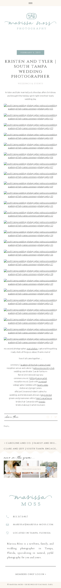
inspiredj (42, 381)
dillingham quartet (38, 378)
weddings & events (30, 83)
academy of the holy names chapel (36, 365)
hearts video (42, 385)
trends (42, 401)
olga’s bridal (46, 395)
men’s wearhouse (44, 398)
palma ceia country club (43, 368)
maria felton (32, 348)
